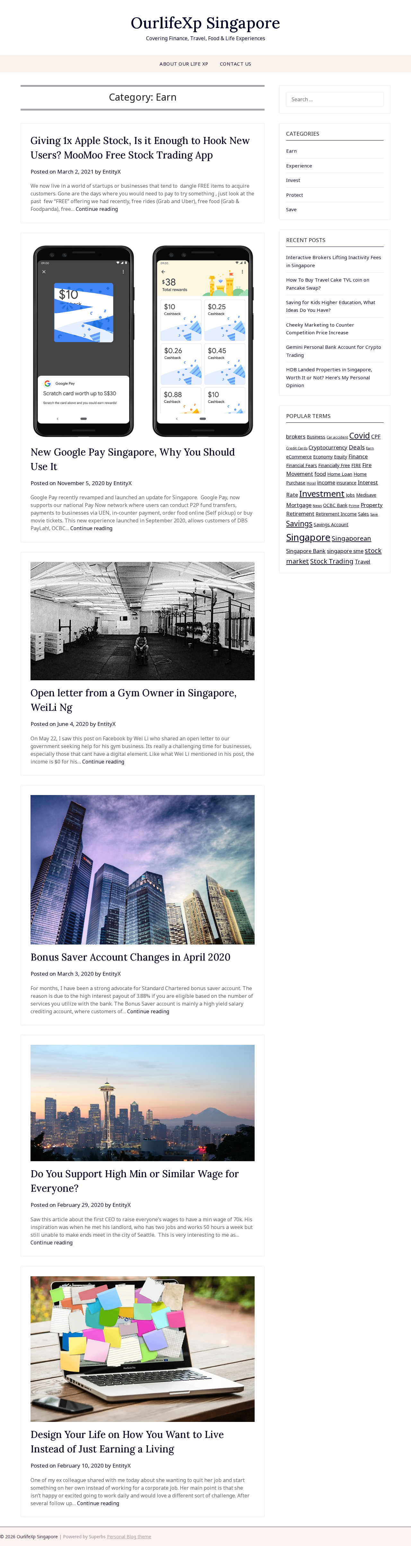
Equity (340, 457)
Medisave (366, 495)
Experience (299, 165)
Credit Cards (296, 448)
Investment (322, 493)
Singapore (308, 537)
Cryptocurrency (328, 447)
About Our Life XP (184, 63)
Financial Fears (301, 465)
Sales (363, 514)
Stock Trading (332, 560)
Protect (294, 195)
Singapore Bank (306, 551)
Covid (359, 435)
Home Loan (339, 474)
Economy (323, 457)
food (320, 473)
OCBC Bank (335, 505)
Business (316, 437)
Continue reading (97, 208)
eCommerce (299, 457)
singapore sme (345, 551)
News (317, 505)
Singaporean (351, 538)
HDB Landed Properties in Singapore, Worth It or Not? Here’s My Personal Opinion (329, 377)
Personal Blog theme (129, 1536)
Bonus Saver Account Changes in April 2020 (131, 957)
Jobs (350, 495)
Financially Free (334, 465)
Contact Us (235, 63)
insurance (346, 483)
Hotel (311, 483)
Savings (299, 524)
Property (372, 505)
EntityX (111, 171)
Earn (291, 151)
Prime (354, 505)
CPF (375, 436)
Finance (358, 456)
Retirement (300, 513)
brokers (295, 436)
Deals (357, 447)
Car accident (337, 437)
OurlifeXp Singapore (205, 22)
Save (291, 209)
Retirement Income (336, 514)
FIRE (356, 465)
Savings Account (331, 524)
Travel (362, 561)
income (326, 482)
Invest (293, 180)
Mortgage (298, 505)
